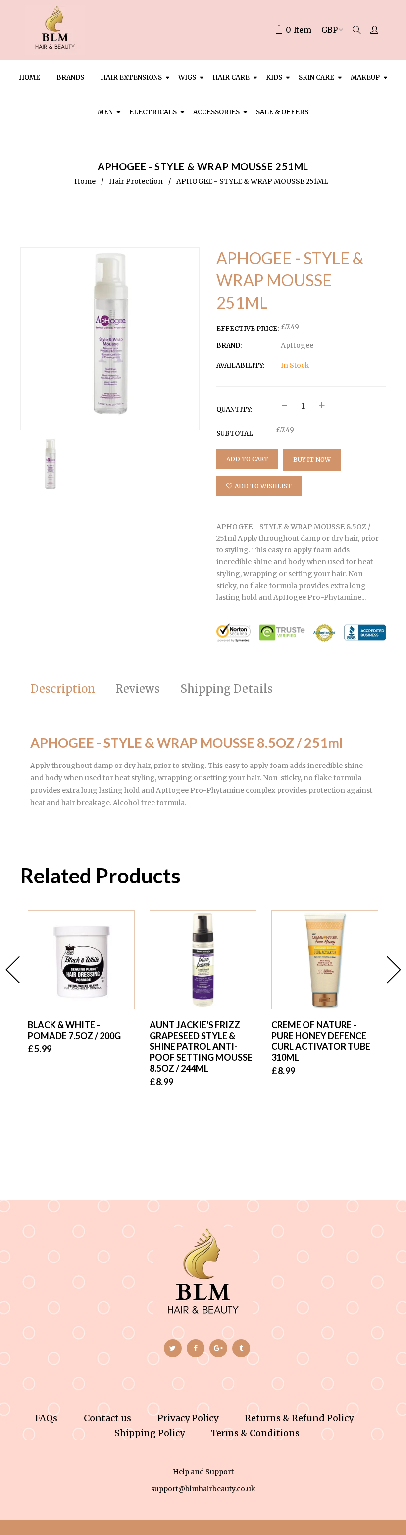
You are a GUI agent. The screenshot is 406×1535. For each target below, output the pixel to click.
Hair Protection (136, 181)
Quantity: (234, 409)
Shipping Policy (149, 1433)
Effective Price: (247, 329)
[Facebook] (195, 1348)
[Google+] (218, 1348)
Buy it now (312, 459)
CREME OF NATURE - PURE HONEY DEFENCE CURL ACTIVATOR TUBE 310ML (320, 1041)
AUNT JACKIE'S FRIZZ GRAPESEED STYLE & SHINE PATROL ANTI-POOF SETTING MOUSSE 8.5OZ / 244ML (201, 1046)
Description (62, 689)
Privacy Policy (187, 1418)
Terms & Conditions (255, 1433)
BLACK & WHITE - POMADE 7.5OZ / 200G (74, 1030)
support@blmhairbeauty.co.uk (203, 1488)
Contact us (107, 1418)
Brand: (229, 345)
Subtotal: (235, 433)
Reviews (137, 689)
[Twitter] (173, 1348)
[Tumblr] (241, 1348)
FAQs (46, 1418)
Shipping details (226, 689)
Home (85, 181)
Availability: (240, 365)
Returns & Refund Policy (299, 1418)
